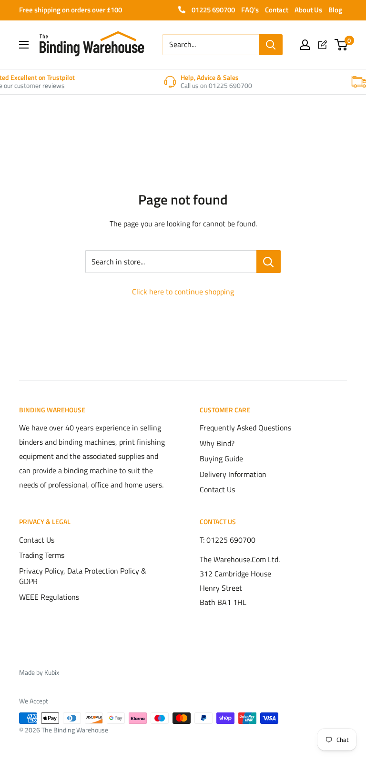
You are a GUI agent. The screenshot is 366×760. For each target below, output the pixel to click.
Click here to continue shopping (183, 291)
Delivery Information (233, 474)
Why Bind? (217, 443)
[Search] (271, 44)
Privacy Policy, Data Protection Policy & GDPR (82, 576)
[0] (341, 44)
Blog (335, 9)
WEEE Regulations (49, 597)
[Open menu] (24, 45)
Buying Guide (221, 458)
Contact (276, 9)
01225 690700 (212, 9)
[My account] (305, 44)
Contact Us (217, 489)
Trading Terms (41, 555)
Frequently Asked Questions (245, 427)
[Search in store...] (268, 261)
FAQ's (250, 9)
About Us (308, 9)
